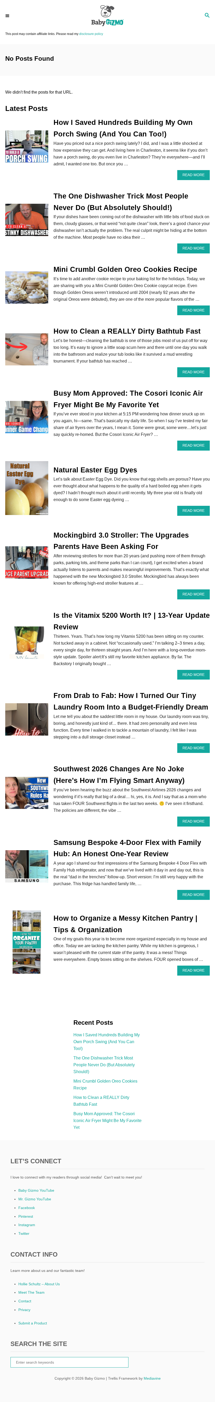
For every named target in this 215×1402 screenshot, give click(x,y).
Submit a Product (32, 1323)
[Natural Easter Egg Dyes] (26, 490)
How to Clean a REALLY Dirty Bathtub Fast (127, 331)
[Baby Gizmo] (107, 16)
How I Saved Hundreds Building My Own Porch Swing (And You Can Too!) (106, 1042)
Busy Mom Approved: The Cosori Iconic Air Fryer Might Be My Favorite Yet (107, 1121)
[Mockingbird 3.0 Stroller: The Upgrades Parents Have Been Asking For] (26, 564)
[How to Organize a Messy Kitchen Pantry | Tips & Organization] (27, 944)
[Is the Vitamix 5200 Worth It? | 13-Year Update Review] (26, 644)
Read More (195, 176)
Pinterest (25, 1216)
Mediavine (152, 1378)
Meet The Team (31, 1292)
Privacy (24, 1310)
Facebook (26, 1208)
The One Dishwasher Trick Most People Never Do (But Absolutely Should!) (104, 1065)
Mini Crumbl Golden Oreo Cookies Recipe (125, 269)
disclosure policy (91, 34)
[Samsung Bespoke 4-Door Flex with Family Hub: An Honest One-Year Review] (26, 868)
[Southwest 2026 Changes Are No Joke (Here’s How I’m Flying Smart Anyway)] (26, 795)
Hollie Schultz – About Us (39, 1284)
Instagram (26, 1225)
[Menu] (8, 15)
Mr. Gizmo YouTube (34, 1199)
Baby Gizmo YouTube (36, 1190)
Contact (24, 1301)
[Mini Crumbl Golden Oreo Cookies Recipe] (26, 289)
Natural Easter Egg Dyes (95, 470)
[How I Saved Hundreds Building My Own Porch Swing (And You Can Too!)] (26, 148)
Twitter (23, 1233)
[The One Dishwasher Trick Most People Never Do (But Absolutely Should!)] (26, 222)
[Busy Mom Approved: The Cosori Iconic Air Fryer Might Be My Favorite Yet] (26, 419)
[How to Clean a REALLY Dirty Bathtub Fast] (26, 351)
